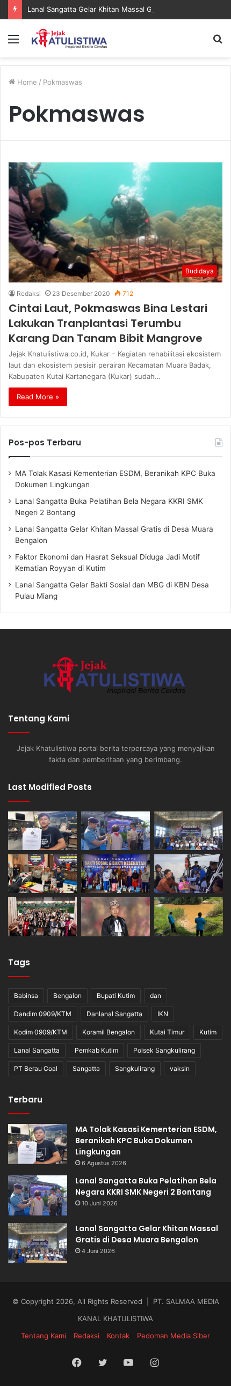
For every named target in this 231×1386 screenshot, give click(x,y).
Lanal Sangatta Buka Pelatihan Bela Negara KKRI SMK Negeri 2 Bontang (145, 1186)
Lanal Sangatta (37, 1050)
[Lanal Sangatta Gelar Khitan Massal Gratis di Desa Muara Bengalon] (188, 830)
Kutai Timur (167, 1032)
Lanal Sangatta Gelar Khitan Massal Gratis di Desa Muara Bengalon (146, 1234)
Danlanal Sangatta (114, 1014)
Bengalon (67, 996)
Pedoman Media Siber (173, 1335)
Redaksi (29, 293)
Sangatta (86, 1068)
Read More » (38, 396)
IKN (162, 1014)
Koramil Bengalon (108, 1032)
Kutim (207, 1032)
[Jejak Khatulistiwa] (70, 38)
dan (155, 996)
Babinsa (26, 996)
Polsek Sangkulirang (164, 1050)
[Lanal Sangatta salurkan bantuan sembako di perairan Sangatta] (188, 873)
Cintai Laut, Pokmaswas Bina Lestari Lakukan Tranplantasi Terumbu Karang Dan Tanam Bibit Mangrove (108, 323)
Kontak (118, 1335)
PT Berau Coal (35, 1068)
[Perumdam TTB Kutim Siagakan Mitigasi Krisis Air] (188, 916)
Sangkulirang (135, 1068)
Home (26, 82)
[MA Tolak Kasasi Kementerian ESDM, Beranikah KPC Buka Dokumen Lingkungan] (42, 830)
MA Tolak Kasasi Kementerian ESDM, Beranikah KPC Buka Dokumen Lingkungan (146, 1140)
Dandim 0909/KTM (42, 1014)
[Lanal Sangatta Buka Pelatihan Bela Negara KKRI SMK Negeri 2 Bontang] (115, 830)
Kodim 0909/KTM (40, 1032)
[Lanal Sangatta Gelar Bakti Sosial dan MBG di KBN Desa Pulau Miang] (115, 873)
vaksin (180, 1068)
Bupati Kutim (116, 996)
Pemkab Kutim (96, 1050)
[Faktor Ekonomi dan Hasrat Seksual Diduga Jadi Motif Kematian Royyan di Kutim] (42, 873)
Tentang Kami (43, 1335)
